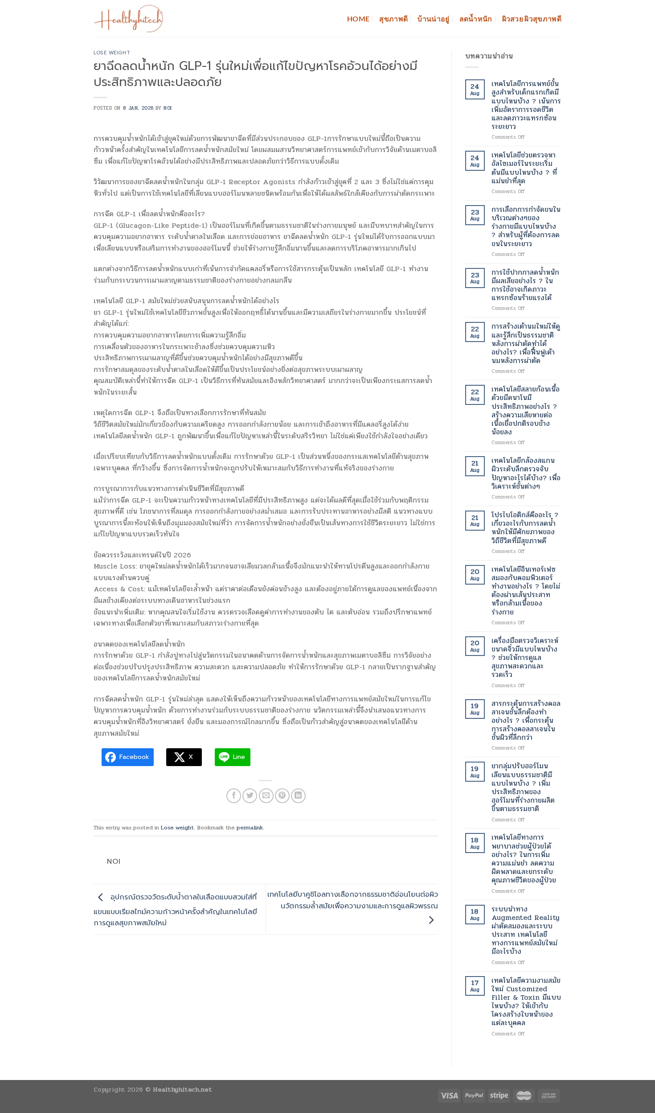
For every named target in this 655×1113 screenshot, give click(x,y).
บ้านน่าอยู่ (433, 18)
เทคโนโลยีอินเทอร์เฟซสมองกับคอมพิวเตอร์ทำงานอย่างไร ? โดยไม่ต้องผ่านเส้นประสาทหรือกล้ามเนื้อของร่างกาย (525, 590)
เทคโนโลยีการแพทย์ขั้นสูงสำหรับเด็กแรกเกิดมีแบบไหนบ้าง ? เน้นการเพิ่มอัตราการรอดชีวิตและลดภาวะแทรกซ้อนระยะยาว (526, 105)
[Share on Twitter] (249, 795)
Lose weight (112, 53)
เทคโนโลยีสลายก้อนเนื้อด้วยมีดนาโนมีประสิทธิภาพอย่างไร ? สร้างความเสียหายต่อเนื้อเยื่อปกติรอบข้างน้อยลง (525, 410)
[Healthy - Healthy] (133, 18)
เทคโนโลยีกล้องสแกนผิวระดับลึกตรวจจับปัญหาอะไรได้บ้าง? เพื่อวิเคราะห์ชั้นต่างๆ (526, 473)
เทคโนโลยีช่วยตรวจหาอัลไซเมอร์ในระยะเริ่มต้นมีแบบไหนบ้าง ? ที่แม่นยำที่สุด (524, 168)
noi (168, 108)
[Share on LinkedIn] (298, 795)
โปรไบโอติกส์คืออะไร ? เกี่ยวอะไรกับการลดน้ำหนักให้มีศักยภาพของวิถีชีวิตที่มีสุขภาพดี (524, 528)
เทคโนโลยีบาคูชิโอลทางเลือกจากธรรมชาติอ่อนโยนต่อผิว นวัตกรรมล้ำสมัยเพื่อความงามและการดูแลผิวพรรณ (352, 900)
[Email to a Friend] (266, 795)
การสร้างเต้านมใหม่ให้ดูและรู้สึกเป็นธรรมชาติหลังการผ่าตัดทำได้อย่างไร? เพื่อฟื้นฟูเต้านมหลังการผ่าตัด (525, 343)
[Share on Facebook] (233, 795)
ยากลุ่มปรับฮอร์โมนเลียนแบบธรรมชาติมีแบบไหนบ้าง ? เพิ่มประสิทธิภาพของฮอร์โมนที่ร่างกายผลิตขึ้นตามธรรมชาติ (523, 787)
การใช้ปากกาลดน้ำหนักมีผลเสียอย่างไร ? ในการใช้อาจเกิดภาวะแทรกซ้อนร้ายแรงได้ (525, 285)
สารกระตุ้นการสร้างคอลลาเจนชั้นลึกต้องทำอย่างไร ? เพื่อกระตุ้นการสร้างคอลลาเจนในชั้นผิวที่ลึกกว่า (526, 720)
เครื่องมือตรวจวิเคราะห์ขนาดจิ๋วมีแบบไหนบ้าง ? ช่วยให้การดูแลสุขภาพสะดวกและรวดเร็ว (524, 657)
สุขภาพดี (393, 18)
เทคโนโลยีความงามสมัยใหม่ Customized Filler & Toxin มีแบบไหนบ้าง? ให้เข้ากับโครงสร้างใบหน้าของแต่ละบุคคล (526, 1001)
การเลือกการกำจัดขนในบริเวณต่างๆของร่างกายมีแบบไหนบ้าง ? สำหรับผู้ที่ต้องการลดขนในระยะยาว (526, 226)
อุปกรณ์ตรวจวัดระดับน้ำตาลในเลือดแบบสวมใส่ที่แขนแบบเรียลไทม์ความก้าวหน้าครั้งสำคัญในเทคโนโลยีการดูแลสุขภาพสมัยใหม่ (175, 910)
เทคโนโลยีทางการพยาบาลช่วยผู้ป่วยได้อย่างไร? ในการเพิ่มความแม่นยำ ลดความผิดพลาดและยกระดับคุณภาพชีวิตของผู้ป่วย (523, 858)
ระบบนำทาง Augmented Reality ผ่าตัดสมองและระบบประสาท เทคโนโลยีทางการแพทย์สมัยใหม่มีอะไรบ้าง (525, 930)
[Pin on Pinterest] (282, 795)
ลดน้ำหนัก (475, 18)
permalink (250, 827)
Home (358, 18)
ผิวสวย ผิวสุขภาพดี (531, 18)
